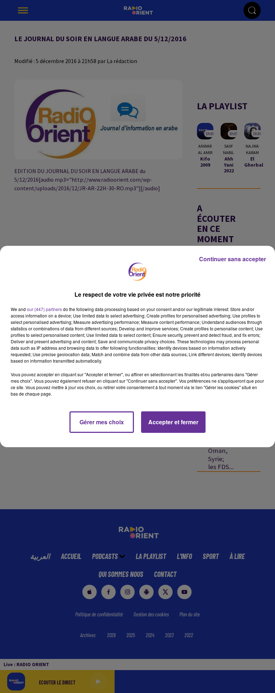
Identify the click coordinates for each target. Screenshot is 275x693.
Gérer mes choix (101, 422)
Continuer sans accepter (232, 259)
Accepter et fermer (173, 422)
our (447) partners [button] (44, 309)
